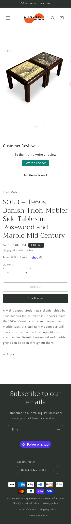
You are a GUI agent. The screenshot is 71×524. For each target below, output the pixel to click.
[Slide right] (44, 127)
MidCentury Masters (26, 498)
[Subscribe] (58, 429)
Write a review (35, 163)
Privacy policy (50, 503)
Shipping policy (48, 509)
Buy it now (35, 298)
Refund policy (31, 503)
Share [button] (10, 354)
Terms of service (27, 509)
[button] (8, 18)
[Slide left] (26, 127)
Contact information (37, 515)
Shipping (7, 250)
